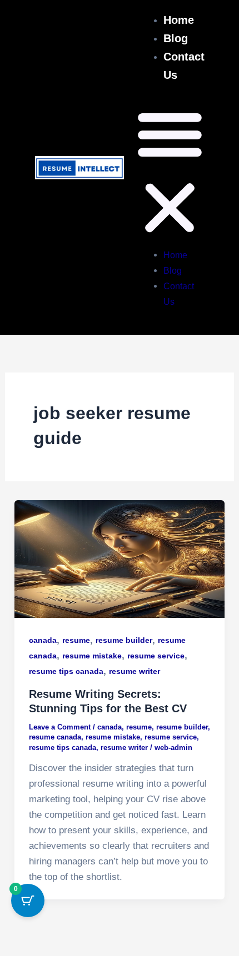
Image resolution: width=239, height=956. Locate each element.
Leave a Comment (60, 727)
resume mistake (92, 655)
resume (76, 640)
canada (43, 640)
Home (178, 20)
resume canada (55, 737)
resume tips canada (66, 671)
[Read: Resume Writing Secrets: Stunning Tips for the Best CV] (119, 559)
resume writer (134, 671)
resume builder (124, 640)
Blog (175, 38)
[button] (170, 173)
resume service (156, 655)
